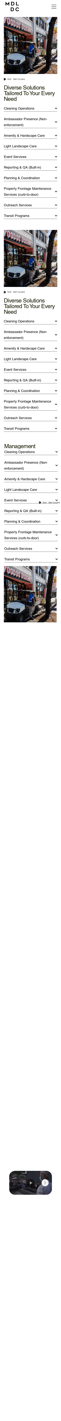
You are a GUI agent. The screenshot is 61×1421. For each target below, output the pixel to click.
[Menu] (53, 6)
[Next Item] (45, 1182)
